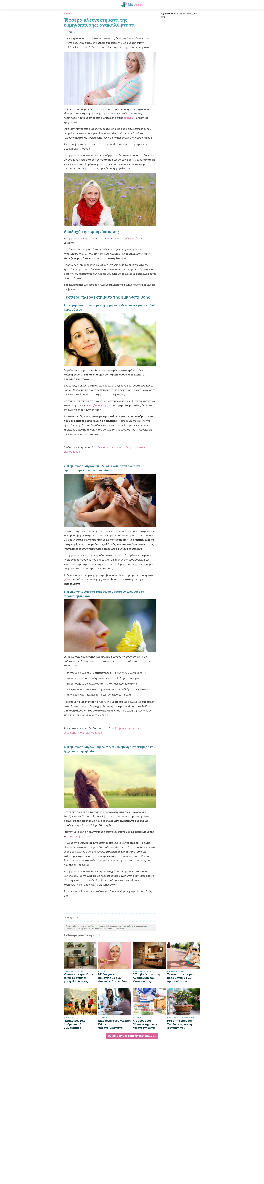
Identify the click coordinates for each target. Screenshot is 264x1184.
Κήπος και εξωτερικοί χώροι (180, 1018)
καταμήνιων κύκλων (131, 238)
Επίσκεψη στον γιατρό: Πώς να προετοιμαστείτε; (114, 1024)
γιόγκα (68, 579)
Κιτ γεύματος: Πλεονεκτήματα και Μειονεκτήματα (146, 1024)
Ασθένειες (103, 1018)
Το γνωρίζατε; (139, 1018)
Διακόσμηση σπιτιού (74, 971)
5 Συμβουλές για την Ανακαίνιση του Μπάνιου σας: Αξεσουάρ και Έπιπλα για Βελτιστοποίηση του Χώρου (148, 978)
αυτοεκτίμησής (77, 836)
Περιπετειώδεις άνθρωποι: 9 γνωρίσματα (74, 1024)
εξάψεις (129, 117)
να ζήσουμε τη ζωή (100, 405)
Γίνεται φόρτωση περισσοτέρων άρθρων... (132, 1035)
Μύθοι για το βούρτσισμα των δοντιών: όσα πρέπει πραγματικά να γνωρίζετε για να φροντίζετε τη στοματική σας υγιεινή (114, 978)
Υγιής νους (69, 1018)
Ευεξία (67, 13)
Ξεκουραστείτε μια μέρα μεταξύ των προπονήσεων (180, 978)
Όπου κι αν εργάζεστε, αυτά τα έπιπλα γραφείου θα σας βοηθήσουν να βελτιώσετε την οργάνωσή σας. (80, 978)
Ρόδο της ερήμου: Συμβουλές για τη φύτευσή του (179, 1024)
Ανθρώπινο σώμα (175, 971)
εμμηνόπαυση (74, 238)
